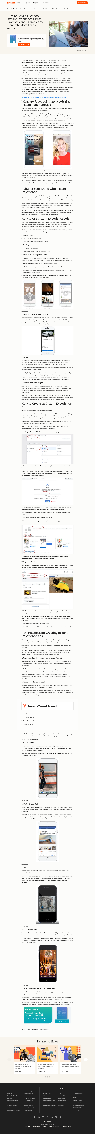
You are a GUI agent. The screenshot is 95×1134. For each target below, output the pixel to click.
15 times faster (51, 125)
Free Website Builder (28, 1093)
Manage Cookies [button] (67, 1126)
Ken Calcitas (17, 29)
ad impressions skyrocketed (52, 73)
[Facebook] (35, 1117)
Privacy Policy (36, 1126)
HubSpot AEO (10, 1093)
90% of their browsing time (54, 210)
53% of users (41, 203)
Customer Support (77, 1091)
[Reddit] (56, 1117)
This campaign (26, 870)
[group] (24, 1060)
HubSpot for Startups (77, 1107)
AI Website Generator (12, 1105)
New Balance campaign (30, 746)
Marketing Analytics (28, 1105)
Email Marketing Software (13, 1107)
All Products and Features (13, 1091)
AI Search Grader (47, 1093)
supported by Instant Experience (52, 465)
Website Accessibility (54, 1126)
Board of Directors (62, 1098)
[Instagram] (39, 1117)
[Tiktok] (60, 1117)
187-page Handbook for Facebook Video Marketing (38, 89)
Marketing (15, 8)
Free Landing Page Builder (29, 1107)
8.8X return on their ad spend (58, 940)
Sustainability (61, 1105)
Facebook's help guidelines (36, 692)
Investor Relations (62, 1100)
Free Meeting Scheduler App (13, 1095)
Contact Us (60, 1107)
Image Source (47, 170)
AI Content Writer (11, 1103)
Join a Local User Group (78, 1093)
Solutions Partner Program (78, 1102)
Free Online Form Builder (29, 1098)
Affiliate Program (76, 1110)
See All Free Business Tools (49, 1091)
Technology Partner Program (79, 1105)
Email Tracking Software (12, 1100)
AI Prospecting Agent (28, 1091)
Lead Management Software (13, 1110)
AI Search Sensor (46, 1095)
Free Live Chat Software (29, 1103)
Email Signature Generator (49, 1100)
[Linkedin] (52, 1117)
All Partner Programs (77, 1100)
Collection (25, 663)
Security (45, 1126)
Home (8, 8)
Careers (59, 1093)
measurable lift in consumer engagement (50, 753)
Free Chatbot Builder (28, 1100)
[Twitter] (47, 1117)
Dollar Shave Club (36, 807)
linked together (55, 386)
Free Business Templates (48, 1103)
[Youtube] (43, 1117)
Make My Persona (47, 1098)
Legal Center (27, 1126)
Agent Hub (9, 1098)
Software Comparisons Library (49, 1105)
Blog (59, 1103)
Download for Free (24, 44)
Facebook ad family (46, 78)
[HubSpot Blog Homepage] (11, 3)
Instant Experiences (39, 80)
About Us (60, 1091)
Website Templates (47, 1107)
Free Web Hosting (28, 1110)
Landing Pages (27, 1095)
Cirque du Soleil (40, 933)
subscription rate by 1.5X (48, 817)
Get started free (82, 2)
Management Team (62, 1095)
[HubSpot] (47, 1121)
